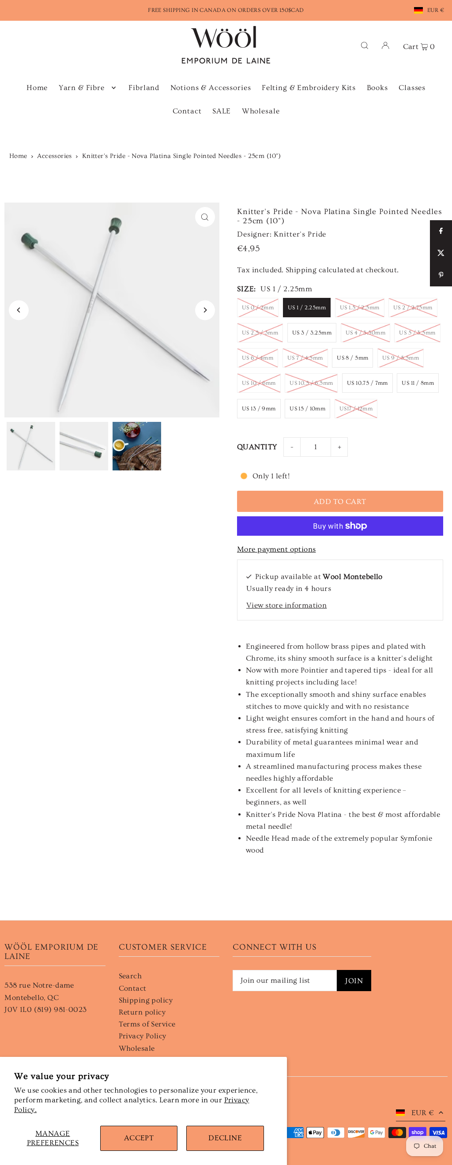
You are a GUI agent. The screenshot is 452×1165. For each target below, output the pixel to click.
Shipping (301, 270)
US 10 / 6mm (259, 383)
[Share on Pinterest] (441, 275)
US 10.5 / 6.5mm (311, 383)
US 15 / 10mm (307, 409)
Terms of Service (147, 1024)
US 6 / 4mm (257, 358)
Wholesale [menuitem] (261, 111)
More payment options (276, 549)
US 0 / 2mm (258, 307)
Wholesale (137, 1048)
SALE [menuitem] (221, 111)
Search (130, 976)
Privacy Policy (142, 1036)
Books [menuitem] (377, 87)
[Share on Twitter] (441, 253)
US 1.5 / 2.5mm (360, 307)
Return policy (142, 1012)
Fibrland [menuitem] (143, 87)
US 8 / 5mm (352, 358)
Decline (225, 1138)
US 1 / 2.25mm (307, 307)
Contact (133, 988)
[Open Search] (364, 45)
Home (18, 156)
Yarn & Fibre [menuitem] (82, 87)
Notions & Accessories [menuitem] (210, 87)
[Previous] (19, 310)
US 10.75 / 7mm (367, 383)
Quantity (257, 447)
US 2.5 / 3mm (260, 333)
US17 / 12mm (356, 409)
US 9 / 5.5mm (400, 358)
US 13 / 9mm (259, 409)
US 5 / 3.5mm (417, 333)
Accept (139, 1138)
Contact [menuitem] (187, 111)
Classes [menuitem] (412, 87)
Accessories (54, 156)
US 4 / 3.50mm (366, 333)
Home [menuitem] (37, 87)
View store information (286, 605)
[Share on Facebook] (441, 231)
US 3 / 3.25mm (312, 333)
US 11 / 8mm (418, 383)
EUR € (435, 10)
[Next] (205, 310)
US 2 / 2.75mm (413, 307)
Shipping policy (146, 1000)
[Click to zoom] (205, 217)
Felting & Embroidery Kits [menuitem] (309, 87)
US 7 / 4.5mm (305, 358)
